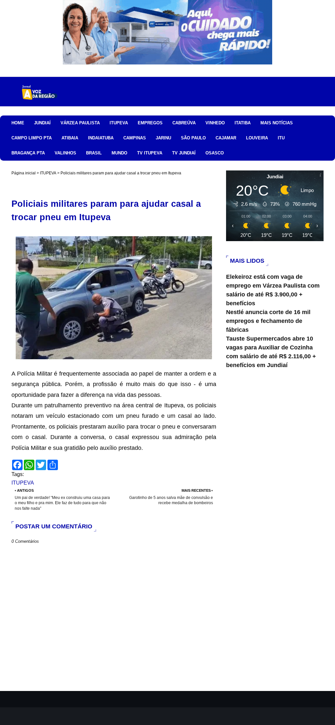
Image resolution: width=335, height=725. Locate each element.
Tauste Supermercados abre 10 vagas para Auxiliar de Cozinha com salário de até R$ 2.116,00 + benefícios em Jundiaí (271, 351)
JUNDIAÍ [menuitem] (42, 122)
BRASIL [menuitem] (94, 152)
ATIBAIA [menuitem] (70, 137)
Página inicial (23, 173)
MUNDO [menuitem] (119, 152)
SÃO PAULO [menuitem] (193, 137)
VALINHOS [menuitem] (65, 152)
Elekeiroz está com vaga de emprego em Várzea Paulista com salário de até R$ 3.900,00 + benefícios (273, 290)
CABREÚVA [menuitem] (184, 122)
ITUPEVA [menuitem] (119, 122)
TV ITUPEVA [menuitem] (149, 152)
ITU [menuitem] (281, 137)
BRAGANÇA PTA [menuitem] (28, 152)
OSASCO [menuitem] (214, 152)
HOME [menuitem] (17, 122)
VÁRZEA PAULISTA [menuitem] (80, 122)
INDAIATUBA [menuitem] (101, 137)
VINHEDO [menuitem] (215, 122)
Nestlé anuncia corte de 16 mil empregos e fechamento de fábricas (268, 321)
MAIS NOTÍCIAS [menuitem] (276, 122)
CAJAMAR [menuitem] (226, 137)
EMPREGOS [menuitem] (150, 122)
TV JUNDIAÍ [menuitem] (184, 152)
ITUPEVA (48, 173)
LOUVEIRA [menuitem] (257, 137)
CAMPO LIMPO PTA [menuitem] (31, 137)
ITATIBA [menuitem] (243, 122)
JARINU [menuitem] (163, 137)
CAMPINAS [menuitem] (134, 137)
